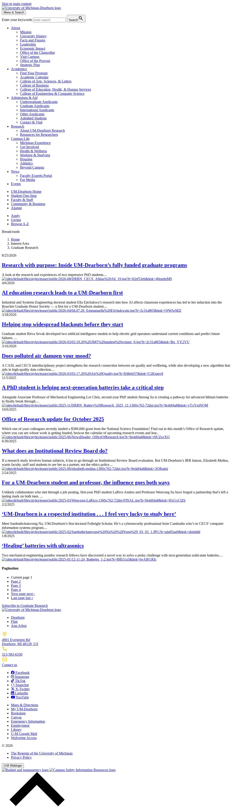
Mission (25, 32)
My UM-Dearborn (24, 709)
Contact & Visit (31, 122)
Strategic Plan (30, 65)
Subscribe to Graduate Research (25, 606)
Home (15, 239)
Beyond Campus (32, 167)
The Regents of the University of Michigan (42, 753)
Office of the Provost (35, 61)
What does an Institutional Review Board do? (55, 451)
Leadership (28, 44)
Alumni (16, 208)
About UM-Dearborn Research (42, 130)
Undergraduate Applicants (39, 102)
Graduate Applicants (34, 106)
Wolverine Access (24, 738)
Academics (19, 69)
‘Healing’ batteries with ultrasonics (43, 546)
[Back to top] (36, 805)
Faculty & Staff (22, 200)
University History (33, 36)
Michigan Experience (35, 143)
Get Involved (29, 147)
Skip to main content (16, 4)
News (15, 171)
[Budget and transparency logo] (25, 770)
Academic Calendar (34, 77)
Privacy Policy (21, 757)
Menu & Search (14, 12)
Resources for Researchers (39, 135)
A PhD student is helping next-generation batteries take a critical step (83, 387)
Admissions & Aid (24, 98)
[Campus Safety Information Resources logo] (82, 770)
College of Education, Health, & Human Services (55, 89)
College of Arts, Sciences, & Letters (45, 81)
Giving (16, 220)
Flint (14, 621)
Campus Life (20, 139)
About (15, 28)
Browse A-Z (20, 224)
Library (16, 730)
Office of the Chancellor (37, 52)
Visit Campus (29, 57)
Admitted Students (33, 118)
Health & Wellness (33, 151)
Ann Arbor (19, 626)
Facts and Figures (32, 40)
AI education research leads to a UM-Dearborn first (62, 293)
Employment (20, 725)
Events (16, 184)
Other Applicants (32, 114)
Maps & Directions (24, 705)
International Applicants (37, 110)
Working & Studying (35, 155)
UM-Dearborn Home (26, 191)
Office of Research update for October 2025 (53, 419)
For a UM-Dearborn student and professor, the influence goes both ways (86, 482)
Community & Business (28, 204)
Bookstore (18, 713)
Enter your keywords (17, 20)
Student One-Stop (24, 196)
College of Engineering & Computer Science (52, 93)
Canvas (16, 717)
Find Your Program (34, 73)
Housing (26, 159)
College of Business (34, 85)
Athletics (26, 163)
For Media (27, 180)
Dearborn (18, 617)
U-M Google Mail (24, 734)
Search (76, 18)
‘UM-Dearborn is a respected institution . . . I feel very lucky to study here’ (89, 514)
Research (17, 126)
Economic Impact (32, 48)
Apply (15, 216)
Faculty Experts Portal (36, 176)
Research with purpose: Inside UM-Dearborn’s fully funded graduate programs (94, 265)
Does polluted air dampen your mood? (46, 356)
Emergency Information (28, 721)
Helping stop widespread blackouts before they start (62, 324)
